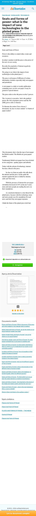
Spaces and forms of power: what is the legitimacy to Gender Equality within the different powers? (16, 372)
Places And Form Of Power (10, 418)
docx (15, 253)
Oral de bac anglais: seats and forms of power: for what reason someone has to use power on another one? (17, 340)
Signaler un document (18, 313)
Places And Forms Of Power (11, 403)
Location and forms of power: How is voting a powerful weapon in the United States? (17, 357)
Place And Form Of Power (10, 407)
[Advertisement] (18, 131)
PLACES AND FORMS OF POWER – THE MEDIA (16, 411)
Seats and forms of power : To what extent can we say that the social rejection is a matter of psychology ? (17, 378)
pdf (15, 251)
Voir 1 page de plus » (18, 244)
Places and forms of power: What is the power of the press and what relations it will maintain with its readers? (18, 325)
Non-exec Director (21, 1)
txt (15, 250)
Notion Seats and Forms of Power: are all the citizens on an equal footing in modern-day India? (18, 330)
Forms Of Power (7, 414)
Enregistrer (19, 265)
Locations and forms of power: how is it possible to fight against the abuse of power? (17, 352)
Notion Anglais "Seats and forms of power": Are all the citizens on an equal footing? (16, 335)
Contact (21, 3)
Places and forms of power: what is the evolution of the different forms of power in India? (17, 367)
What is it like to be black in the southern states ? (15, 392)
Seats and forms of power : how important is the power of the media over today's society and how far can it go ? (18, 383)
